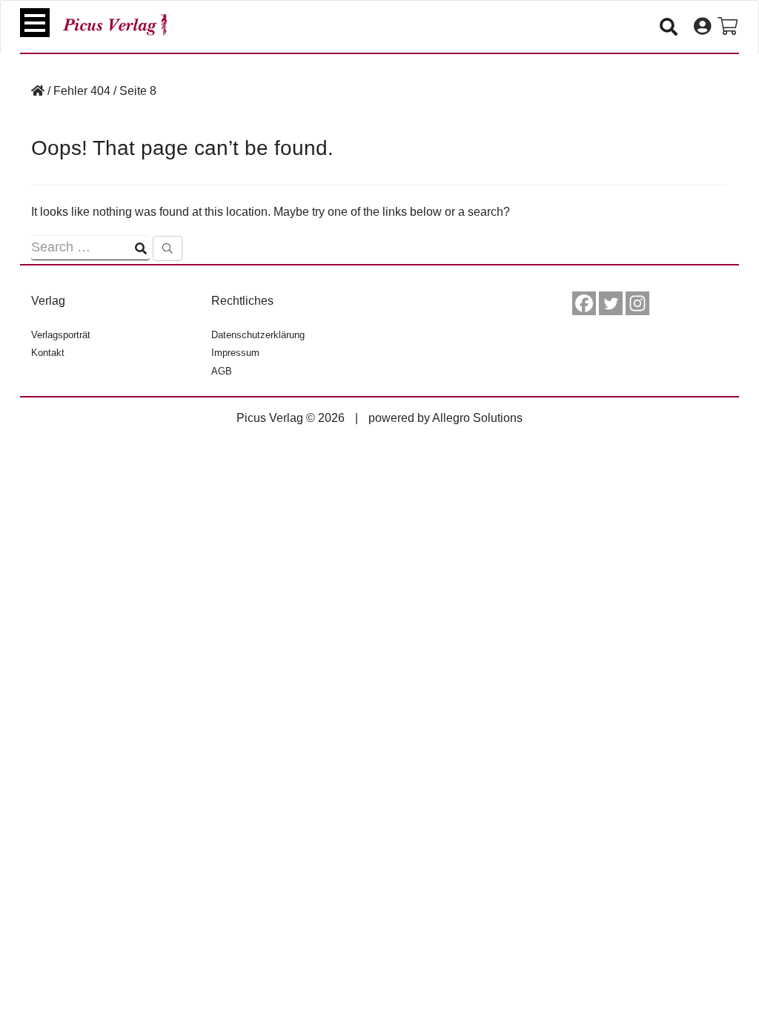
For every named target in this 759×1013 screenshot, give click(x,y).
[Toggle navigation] (35, 22)
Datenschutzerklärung (258, 334)
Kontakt (47, 352)
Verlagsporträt (60, 334)
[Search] (167, 248)
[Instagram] (637, 303)
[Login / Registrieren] (702, 26)
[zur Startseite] (115, 25)
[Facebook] (584, 303)
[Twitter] (611, 303)
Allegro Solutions (477, 418)
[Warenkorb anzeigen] (727, 26)
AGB (221, 371)
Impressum (235, 352)
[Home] (37, 91)
